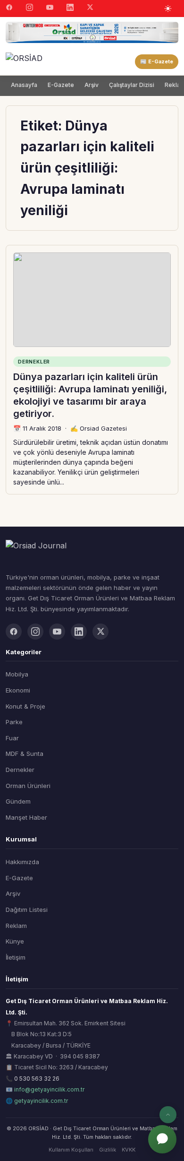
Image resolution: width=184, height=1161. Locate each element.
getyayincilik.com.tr (41, 1100)
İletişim (15, 957)
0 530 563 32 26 (36, 1078)
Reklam (16, 925)
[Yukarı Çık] (167, 1114)
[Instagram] (29, 8)
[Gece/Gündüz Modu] (168, 8)
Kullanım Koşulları (71, 1149)
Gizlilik (107, 1149)
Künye (15, 941)
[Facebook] (9, 8)
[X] (90, 8)
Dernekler (20, 769)
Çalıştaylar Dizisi (131, 84)
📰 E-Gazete (156, 61)
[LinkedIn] (70, 8)
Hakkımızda (22, 862)
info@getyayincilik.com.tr (49, 1089)
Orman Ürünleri (28, 785)
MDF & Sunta (24, 753)
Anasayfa (24, 84)
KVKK (128, 1149)
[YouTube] (49, 8)
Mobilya (17, 674)
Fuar (12, 738)
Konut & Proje (25, 706)
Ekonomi (18, 690)
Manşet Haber (26, 817)
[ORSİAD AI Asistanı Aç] (162, 1139)
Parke (14, 722)
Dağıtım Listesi (27, 909)
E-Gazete (61, 84)
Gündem (18, 801)
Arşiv (91, 84)
